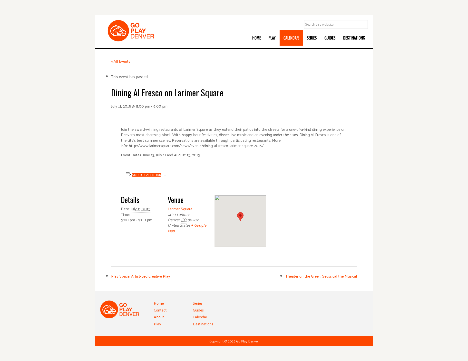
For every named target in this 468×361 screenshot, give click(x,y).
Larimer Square (180, 208)
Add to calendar (146, 175)
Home (159, 303)
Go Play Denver (136, 31)
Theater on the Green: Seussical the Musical (321, 276)
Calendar (200, 316)
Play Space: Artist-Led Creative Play (140, 276)
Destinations (203, 323)
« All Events (120, 61)
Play (157, 323)
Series (198, 303)
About (159, 316)
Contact (160, 309)
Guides (198, 309)
